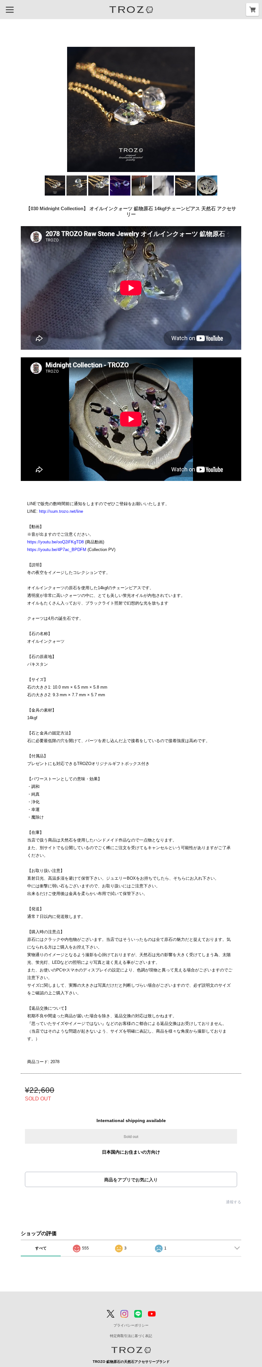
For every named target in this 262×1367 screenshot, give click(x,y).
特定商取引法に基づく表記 (131, 1336)
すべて (41, 1248)
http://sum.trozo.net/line (61, 511)
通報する (233, 1202)
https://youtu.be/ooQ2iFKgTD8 (55, 542)
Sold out (131, 1136)
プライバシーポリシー (131, 1325)
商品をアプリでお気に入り (131, 1179)
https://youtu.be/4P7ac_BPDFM (56, 549)
